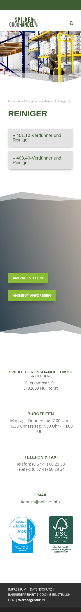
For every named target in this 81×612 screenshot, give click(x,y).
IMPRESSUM (17, 589)
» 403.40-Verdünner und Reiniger (37, 160)
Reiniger (62, 101)
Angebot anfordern (32, 295)
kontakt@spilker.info (40, 501)
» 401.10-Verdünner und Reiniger (37, 137)
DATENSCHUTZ (41, 589)
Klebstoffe (14, 101)
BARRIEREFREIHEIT (22, 594)
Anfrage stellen (28, 278)
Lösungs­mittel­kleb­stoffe (39, 101)
